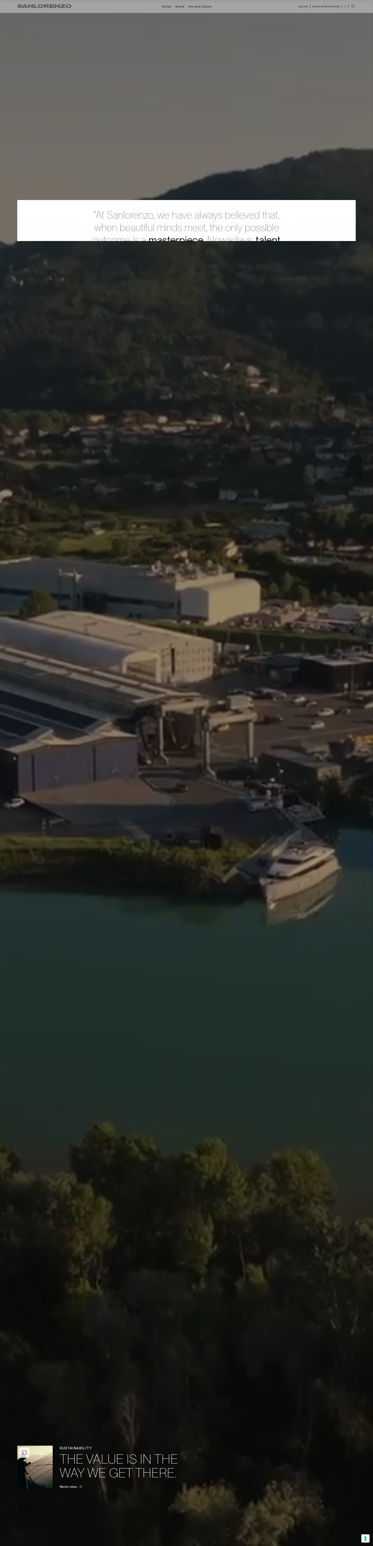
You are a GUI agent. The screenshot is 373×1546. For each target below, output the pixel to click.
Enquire (303, 6)
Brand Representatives (326, 6)
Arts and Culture (199, 6)
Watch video (68, 1486)
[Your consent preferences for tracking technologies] (365, 1538)
